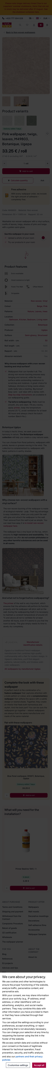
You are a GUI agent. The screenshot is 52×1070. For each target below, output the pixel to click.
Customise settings (18, 1065)
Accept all (39, 1065)
